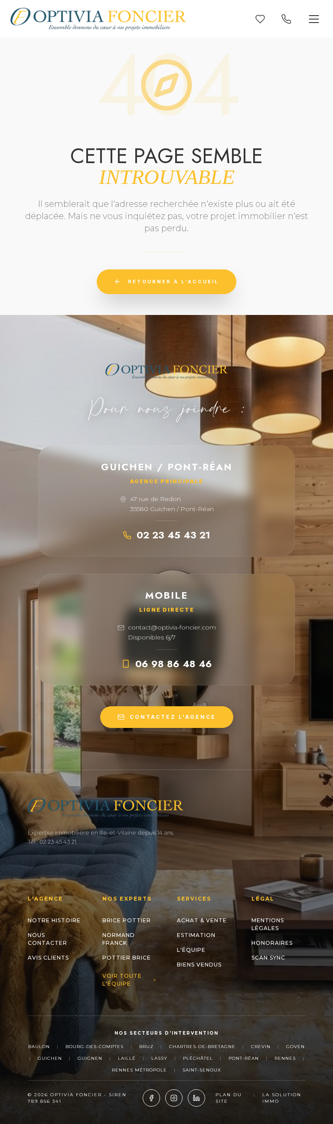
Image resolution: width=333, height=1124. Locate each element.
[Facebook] (151, 1098)
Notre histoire (54, 920)
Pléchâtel (198, 1058)
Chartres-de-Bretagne (202, 1046)
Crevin (261, 1046)
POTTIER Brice (126, 957)
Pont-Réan (244, 1058)
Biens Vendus (199, 964)
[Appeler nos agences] (286, 19)
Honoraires (272, 943)
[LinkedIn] (196, 1098)
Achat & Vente (202, 920)
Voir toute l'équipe (122, 980)
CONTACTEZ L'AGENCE (173, 717)
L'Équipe (191, 950)
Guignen (90, 1058)
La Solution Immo (281, 1098)
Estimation (196, 935)
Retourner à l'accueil (173, 282)
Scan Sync (268, 957)
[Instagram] (174, 1098)
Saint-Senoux (202, 1070)
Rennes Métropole (139, 1070)
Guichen (50, 1058)
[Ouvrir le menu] (314, 19)
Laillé (127, 1058)
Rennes (285, 1058)
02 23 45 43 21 (173, 535)
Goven (295, 1046)
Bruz (146, 1046)
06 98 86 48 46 (173, 664)
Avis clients (48, 957)
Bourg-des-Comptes (94, 1046)
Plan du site (228, 1098)
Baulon (39, 1046)
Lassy (159, 1058)
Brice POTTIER (126, 920)
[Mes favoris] (260, 19)
